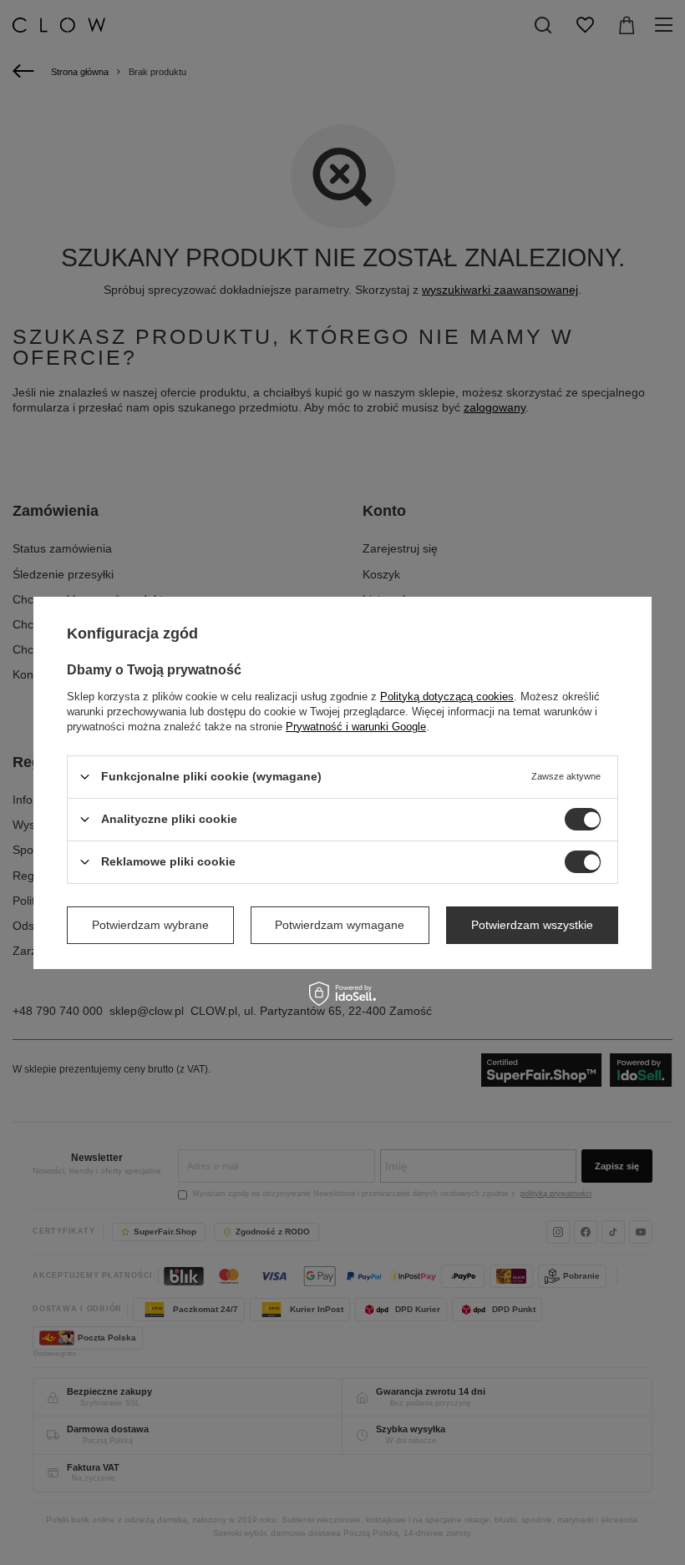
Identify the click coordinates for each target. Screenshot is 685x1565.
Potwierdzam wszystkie (532, 924)
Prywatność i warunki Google (356, 725)
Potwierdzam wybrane (150, 924)
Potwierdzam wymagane (339, 924)
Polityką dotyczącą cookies (447, 695)
